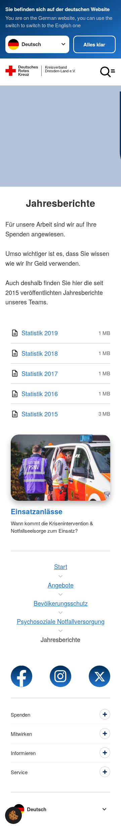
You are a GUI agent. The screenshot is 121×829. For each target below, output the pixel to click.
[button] (13, 815)
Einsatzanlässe (37, 511)
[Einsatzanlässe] (60, 468)
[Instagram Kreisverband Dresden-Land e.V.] (60, 676)
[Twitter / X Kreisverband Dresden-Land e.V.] (99, 676)
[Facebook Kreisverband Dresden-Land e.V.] (21, 676)
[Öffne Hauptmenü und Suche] (107, 72)
